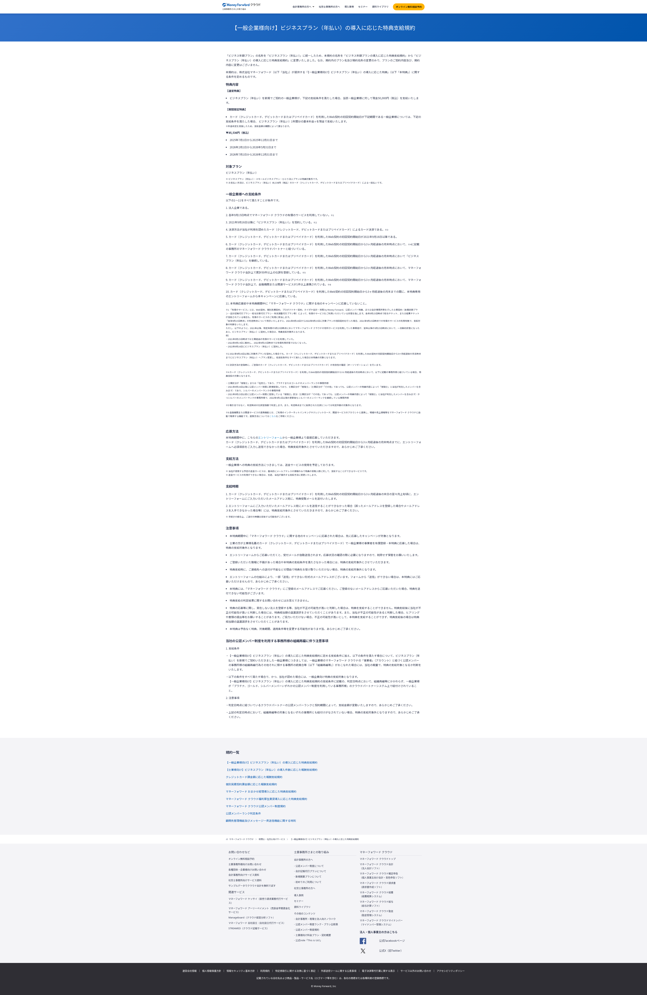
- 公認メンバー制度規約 (306, 929)
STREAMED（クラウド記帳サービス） (248, 928)
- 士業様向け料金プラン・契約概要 (312, 935)
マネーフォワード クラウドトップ (378, 858)
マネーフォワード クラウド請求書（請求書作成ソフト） (378, 885)
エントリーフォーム (270, 437)
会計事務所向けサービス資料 (243, 874)
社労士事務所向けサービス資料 (244, 880)
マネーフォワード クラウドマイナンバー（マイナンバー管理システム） (381, 922)
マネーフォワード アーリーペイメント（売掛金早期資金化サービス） (259, 910)
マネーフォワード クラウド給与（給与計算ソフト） (376, 903)
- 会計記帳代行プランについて (310, 871)
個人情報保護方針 (211, 971)
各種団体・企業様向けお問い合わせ (247, 869)
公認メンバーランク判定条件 (243, 813)
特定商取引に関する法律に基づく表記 (295, 971)
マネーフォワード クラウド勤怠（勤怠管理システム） (376, 913)
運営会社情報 (189, 971)
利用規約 (265, 971)
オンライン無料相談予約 (409, 6)
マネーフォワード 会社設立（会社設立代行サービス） (257, 922)
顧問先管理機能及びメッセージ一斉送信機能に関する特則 (261, 821)
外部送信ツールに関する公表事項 (338, 971)
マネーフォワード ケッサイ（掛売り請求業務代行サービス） (258, 900)
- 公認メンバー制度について (309, 865)
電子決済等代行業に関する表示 (378, 971)
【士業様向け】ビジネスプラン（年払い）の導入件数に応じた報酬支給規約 (271, 770)
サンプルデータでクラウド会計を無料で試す (252, 885)
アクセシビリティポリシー (451, 971)
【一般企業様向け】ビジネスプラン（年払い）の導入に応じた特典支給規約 (271, 762)
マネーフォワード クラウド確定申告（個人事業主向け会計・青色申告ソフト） (382, 875)
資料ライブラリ (380, 6)
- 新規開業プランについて (307, 876)
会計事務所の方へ (301, 6)
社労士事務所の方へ (329, 6)
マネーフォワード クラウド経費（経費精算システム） (376, 894)
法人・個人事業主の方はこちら (378, 932)
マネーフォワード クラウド (241, 839)
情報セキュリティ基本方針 (241, 971)
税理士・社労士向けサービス (272, 839)
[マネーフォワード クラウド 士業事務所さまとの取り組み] (241, 6)
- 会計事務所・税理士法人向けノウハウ (315, 918)
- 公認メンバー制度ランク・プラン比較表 (316, 924)
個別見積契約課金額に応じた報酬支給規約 (251, 784)
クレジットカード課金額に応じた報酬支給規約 (254, 777)
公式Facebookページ (392, 941)
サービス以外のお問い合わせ (415, 971)
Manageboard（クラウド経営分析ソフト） (251, 917)
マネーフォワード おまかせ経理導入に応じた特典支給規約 (261, 791)
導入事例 (349, 6)
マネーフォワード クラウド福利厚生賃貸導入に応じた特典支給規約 (266, 799)
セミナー (363, 6)
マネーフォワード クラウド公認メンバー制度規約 (256, 806)
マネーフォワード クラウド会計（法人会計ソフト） (376, 866)
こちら (272, 416)
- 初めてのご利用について (307, 881)
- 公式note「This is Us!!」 (308, 940)
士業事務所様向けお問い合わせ (244, 864)
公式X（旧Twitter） (391, 950)
